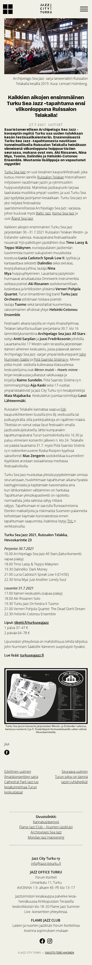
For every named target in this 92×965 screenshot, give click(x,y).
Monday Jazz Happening (46, 837)
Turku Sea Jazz (15, 172)
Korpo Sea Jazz (63, 213)
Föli (63, 409)
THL (70, 521)
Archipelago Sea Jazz (46, 832)
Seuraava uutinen (71, 776)
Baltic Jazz (43, 213)
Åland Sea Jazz (22, 218)
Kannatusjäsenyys (46, 821)
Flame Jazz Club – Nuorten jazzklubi (46, 827)
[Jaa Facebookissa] (6, 752)
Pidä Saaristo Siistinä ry (51, 359)
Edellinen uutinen (21, 781)
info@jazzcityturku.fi (46, 863)
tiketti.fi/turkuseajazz (31, 622)
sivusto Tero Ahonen (59, 952)
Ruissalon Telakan (50, 177)
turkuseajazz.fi (32, 655)
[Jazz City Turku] (46, 8)
